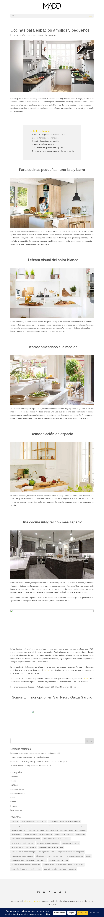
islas (39, 869)
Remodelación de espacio (44, 144)
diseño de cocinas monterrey (36, 860)
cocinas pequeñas (45, 834)
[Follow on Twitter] (60, 892)
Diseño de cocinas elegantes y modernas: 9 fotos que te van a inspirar (38, 761)
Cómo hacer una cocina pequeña (71, 856)
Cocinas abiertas (17, 789)
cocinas (27, 826)
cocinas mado (16, 834)
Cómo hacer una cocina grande (47, 856)
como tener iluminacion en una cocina (56, 839)
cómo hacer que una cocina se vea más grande (67, 852)
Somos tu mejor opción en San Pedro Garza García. (54, 151)
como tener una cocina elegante (48, 843)
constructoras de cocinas (70, 843)
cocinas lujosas (80, 830)
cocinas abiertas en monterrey (42, 826)
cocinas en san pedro (36, 830)
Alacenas (14, 776)
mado (54, 869)
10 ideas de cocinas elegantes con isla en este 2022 (31, 765)
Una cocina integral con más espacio (48, 147)
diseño (88, 856)
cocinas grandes (52, 830)
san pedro (72, 869)
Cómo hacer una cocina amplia (22, 856)
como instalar (80, 834)
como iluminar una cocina (64, 834)
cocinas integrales (66, 830)
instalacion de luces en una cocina (23, 869)
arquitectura (41, 821)
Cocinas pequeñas (17, 793)
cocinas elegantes (79, 826)
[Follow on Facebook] (49, 892)
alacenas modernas (28, 821)
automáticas (53, 821)
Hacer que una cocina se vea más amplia (26, 865)
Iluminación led (16, 810)
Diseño (13, 801)
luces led (47, 869)
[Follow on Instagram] (38, 892)
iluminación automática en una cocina (70, 865)
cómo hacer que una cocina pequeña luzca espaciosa (30, 852)
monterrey (62, 869)
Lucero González (19, 35)
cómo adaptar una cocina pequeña (24, 847)
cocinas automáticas (63, 826)
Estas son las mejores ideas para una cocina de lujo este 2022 (35, 753)
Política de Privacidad (31, 901)
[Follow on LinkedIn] (55, 892)
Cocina (13, 781)
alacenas (15, 821)
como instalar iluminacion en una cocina (26, 839)
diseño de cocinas (18, 860)
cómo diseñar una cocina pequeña (51, 847)
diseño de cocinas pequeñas (58, 860)
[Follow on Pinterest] (65, 892)
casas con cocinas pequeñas (70, 821)
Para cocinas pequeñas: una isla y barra (49, 134)
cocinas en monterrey (19, 830)
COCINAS (41, 35)
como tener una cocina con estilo (23, 843)
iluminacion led (48, 865)
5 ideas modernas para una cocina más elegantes (30, 757)
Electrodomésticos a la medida (46, 141)
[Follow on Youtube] (44, 892)
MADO (47, 670)
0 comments (51, 35)
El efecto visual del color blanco (46, 138)
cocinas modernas (30, 834)
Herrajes (13, 806)
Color (12, 797)
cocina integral (17, 826)
